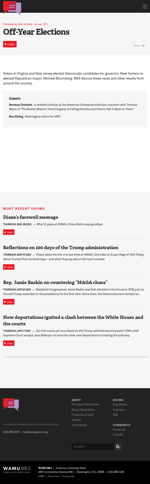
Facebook (119, 429)
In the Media (79, 425)
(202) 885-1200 (11, 432)
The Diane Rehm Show (85, 404)
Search (117, 446)
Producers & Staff (82, 415)
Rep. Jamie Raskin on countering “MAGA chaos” (55, 282)
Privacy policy (68, 476)
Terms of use (53, 476)
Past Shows (120, 404)
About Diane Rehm (83, 410)
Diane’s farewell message (30, 217)
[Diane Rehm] (12, 8)
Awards (76, 420)
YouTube (118, 434)
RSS (115, 415)
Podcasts (119, 410)
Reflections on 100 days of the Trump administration (60, 247)
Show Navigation (145, 6)
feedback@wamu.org (35, 432)
